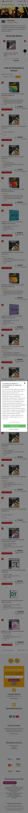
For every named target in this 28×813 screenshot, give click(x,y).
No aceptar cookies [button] (14, 422)
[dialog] (14, 406)
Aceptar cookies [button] (14, 426)
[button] (14, 429)
